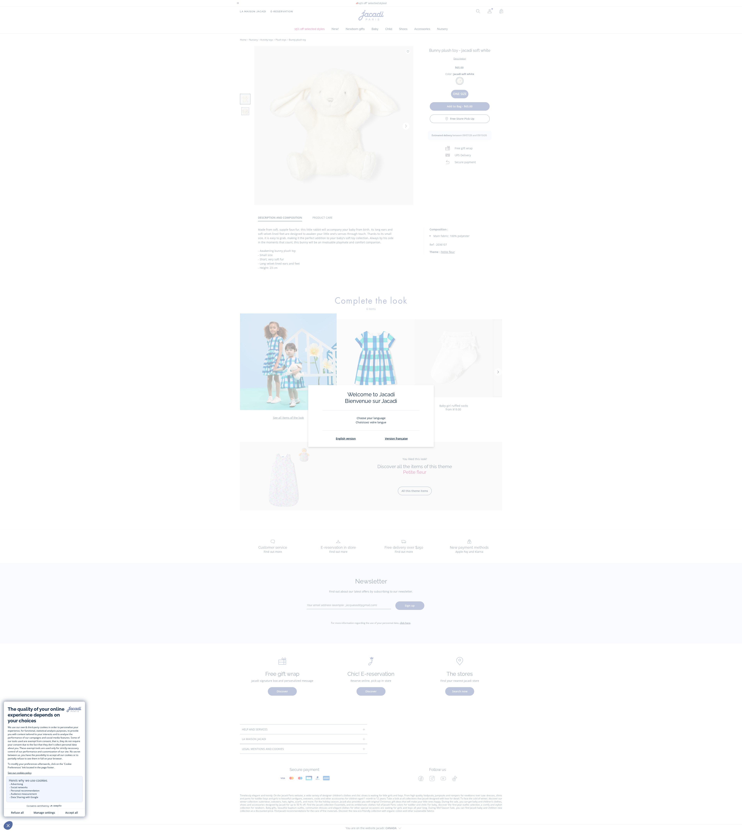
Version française (396, 438)
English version (346, 438)
